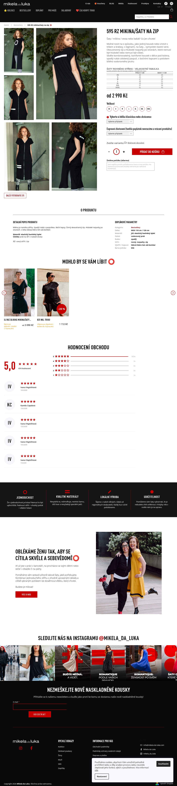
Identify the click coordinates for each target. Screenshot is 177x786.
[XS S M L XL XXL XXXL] (19, 292)
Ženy (60, 755)
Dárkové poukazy (65, 751)
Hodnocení (132, 3)
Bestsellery (135, 227)
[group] (32, 663)
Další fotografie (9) (15, 195)
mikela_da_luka (149, 753)
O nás (87, 3)
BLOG (111, 3)
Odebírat (40, 714)
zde (96, 770)
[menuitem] (12, 10)
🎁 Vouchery (100, 3)
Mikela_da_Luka (119, 638)
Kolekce (61, 747)
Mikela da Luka (149, 749)
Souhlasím (163, 763)
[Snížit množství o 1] (109, 151)
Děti (59, 764)
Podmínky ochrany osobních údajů (107, 751)
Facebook (166, 3)
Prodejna (145, 3)
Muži (60, 760)
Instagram (171, 3)
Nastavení (102, 776)
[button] (4, 293)
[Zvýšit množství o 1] (124, 151)
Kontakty (157, 3)
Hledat (171, 16)
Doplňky (61, 768)
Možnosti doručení (136, 143)
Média (120, 3)
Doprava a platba (100, 755)
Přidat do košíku (149, 151)
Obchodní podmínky (101, 747)
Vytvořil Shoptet (166, 783)
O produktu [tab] (88, 210)
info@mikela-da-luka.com (153, 745)
